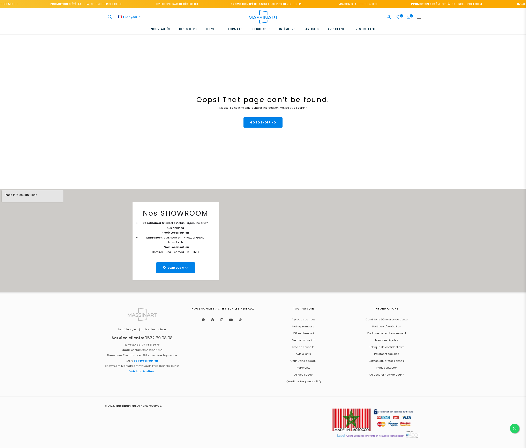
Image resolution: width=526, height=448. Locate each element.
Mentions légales (386, 340)
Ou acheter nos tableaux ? (386, 375)
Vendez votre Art (303, 340)
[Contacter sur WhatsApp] (514, 428)
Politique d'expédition (386, 326)
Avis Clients (303, 354)
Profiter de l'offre (105, 4)
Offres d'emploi (303, 333)
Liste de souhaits (303, 347)
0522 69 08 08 (142, 338)
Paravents (303, 368)
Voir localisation (146, 361)
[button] (110, 16)
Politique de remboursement (386, 333)
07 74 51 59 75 (142, 345)
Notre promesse (303, 326)
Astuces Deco (303, 375)
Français (127, 17)
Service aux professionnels (387, 361)
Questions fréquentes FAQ (303, 381)
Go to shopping (263, 122)
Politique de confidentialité (386, 347)
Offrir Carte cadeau (303, 361)
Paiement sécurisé (386, 354)
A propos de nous (303, 319)
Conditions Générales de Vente (387, 319)
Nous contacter (386, 368)
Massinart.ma (125, 406)
